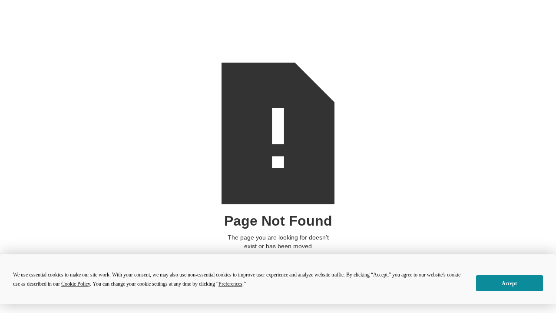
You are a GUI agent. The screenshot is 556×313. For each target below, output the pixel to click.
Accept (509, 283)
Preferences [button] (230, 284)
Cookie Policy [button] (75, 284)
